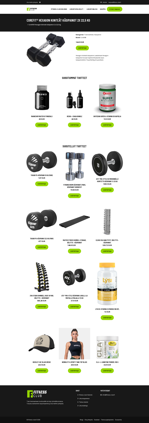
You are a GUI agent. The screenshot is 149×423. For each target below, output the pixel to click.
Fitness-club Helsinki (59, 9)
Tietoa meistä (83, 402)
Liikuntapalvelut (84, 398)
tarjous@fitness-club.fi (115, 2)
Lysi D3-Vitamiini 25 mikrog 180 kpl (107, 309)
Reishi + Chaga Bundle (74, 116)
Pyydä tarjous (114, 9)
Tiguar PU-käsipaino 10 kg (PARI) (42, 175)
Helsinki (105, 2)
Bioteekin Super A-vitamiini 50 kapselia (107, 116)
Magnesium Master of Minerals (41, 116)
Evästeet (97, 420)
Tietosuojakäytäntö (107, 420)
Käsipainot (97, 35)
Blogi (81, 420)
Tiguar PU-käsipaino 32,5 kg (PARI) (41, 238)
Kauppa (103, 9)
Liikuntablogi (92, 9)
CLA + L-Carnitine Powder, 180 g (107, 362)
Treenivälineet (89, 35)
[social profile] (40, 2)
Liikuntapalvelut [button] (76, 9)
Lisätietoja (82, 48)
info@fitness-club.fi (108, 395)
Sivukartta (118, 420)
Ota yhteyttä (89, 420)
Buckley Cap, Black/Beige (42, 362)
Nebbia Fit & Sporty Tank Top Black (74, 362)
